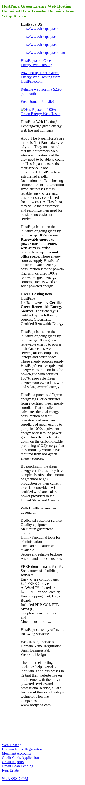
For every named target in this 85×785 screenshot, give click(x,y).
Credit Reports (13, 762)
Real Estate (10, 770)
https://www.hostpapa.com (40, 29)
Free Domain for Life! (37, 102)
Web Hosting (11, 745)
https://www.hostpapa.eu (39, 45)
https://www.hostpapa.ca (39, 37)
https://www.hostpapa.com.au (43, 53)
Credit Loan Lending (17, 766)
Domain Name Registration (22, 749)
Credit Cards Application (20, 758)
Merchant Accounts (16, 753)
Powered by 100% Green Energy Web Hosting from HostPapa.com (40, 77)
